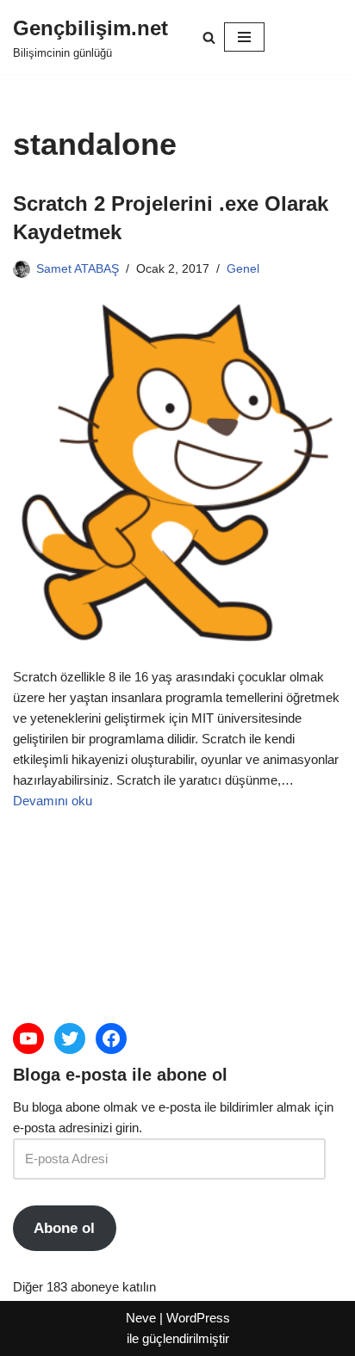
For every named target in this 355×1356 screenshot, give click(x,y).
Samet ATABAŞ (77, 268)
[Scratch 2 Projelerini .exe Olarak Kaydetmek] (177, 472)
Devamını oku (52, 800)
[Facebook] (111, 1038)
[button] (208, 37)
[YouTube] (28, 1038)
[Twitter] (69, 1038)
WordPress (198, 1317)
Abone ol (64, 1228)
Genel (243, 268)
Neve (141, 1317)
